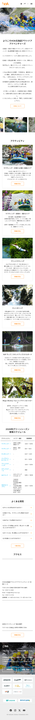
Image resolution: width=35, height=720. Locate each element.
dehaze (31, 4)
